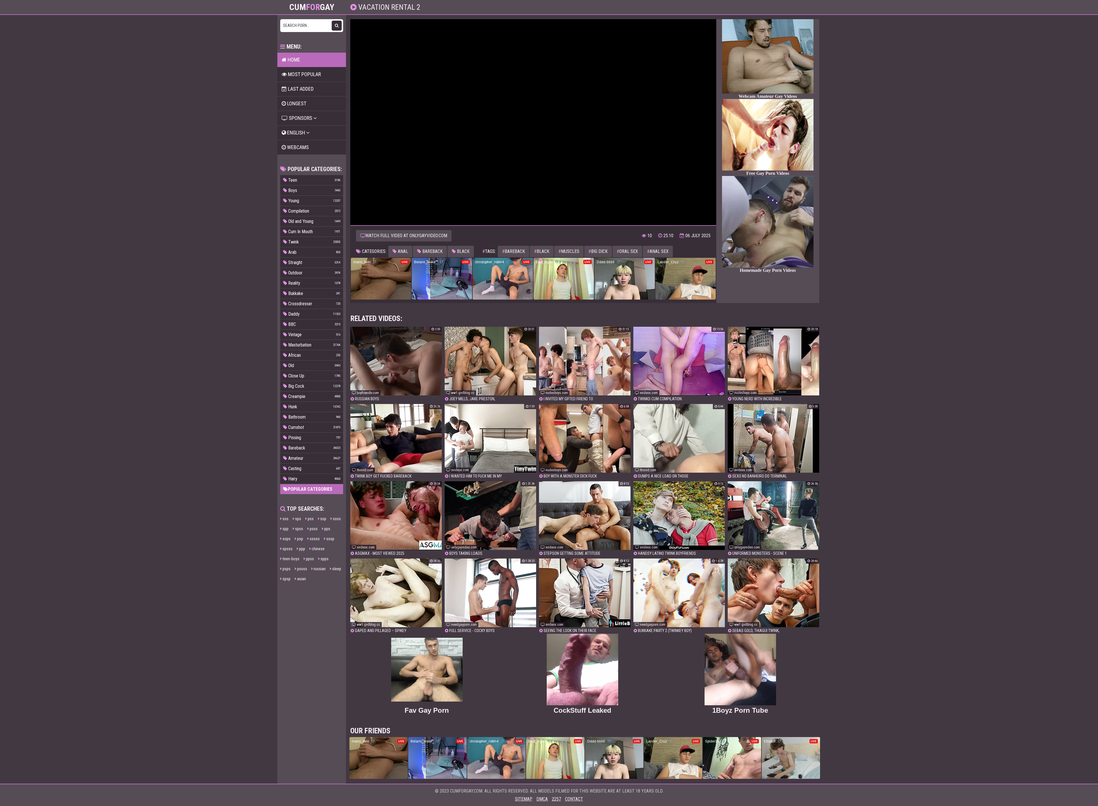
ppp (301, 548)
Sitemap (523, 799)
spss (298, 528)
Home (293, 60)
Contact (574, 799)
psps (286, 568)
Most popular (304, 74)
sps (297, 518)
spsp (286, 578)
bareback (513, 251)
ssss (336, 518)
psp (299, 538)
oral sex (627, 251)
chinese (318, 548)
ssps (286, 538)
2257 (556, 799)
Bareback (432, 251)
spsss (287, 548)
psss (313, 528)
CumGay (311, 7)
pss (310, 518)
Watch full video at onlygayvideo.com (406, 235)
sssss (314, 538)
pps (326, 528)
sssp (329, 538)
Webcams (297, 147)
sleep (336, 568)
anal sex (658, 251)
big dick (598, 251)
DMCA (542, 799)
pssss (301, 568)
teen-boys (290, 558)
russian (319, 568)
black (541, 251)
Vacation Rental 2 (388, 7)
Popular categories (310, 489)
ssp (322, 518)
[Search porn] (337, 26)
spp (285, 528)
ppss (309, 558)
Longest (296, 103)
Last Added (300, 89)
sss (285, 518)
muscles (568, 251)
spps (324, 558)
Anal (402, 251)
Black (463, 251)
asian (301, 578)
